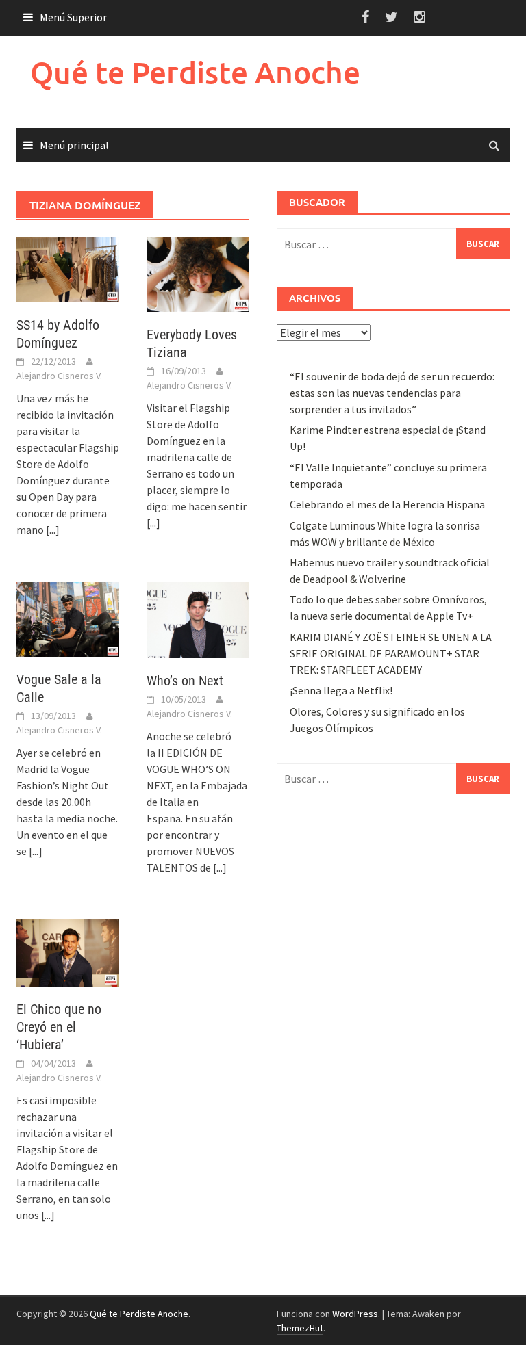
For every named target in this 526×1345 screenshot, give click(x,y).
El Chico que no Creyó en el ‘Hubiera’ (58, 1027)
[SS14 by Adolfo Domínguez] (67, 268)
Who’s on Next (185, 680)
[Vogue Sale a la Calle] (67, 618)
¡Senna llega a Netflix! (341, 690)
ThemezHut (300, 1328)
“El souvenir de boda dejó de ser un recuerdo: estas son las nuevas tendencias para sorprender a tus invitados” (392, 392)
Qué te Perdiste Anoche (195, 72)
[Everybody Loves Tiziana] (198, 273)
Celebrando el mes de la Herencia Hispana (387, 504)
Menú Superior (73, 17)
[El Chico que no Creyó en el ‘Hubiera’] (67, 951)
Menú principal (74, 145)
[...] (53, 529)
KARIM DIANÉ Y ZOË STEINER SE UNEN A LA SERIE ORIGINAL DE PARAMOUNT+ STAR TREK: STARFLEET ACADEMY (391, 653)
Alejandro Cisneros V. (59, 375)
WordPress (355, 1313)
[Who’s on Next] (198, 618)
